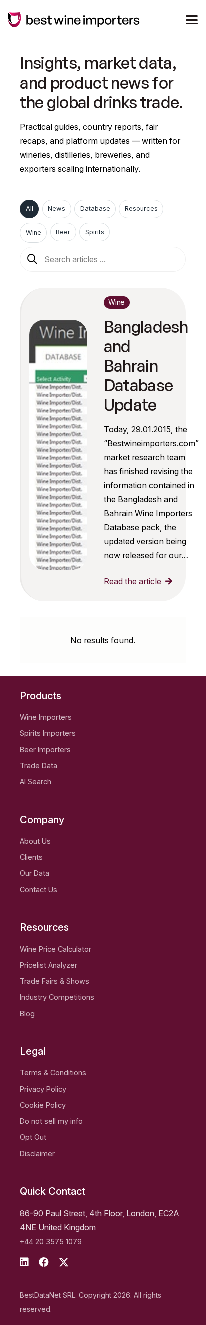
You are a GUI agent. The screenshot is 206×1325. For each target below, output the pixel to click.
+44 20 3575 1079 (51, 1242)
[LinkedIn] (24, 1263)
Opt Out (33, 1137)
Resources (141, 208)
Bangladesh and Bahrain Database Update (146, 365)
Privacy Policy (43, 1089)
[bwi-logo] (74, 20)
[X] (64, 1263)
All (30, 208)
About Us (35, 841)
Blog (27, 1014)
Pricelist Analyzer (49, 965)
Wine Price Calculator (56, 949)
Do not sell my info (51, 1121)
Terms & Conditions (53, 1072)
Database (95, 208)
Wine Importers (46, 717)
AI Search (36, 782)
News (57, 208)
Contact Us (39, 890)
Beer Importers (45, 750)
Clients (31, 857)
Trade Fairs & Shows (55, 981)
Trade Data (39, 766)
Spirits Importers (48, 733)
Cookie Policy (43, 1105)
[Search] (32, 260)
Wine (34, 232)
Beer (63, 232)
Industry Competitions (57, 997)
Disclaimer (37, 1154)
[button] (192, 20)
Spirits (95, 232)
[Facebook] (44, 1263)
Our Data (35, 873)
